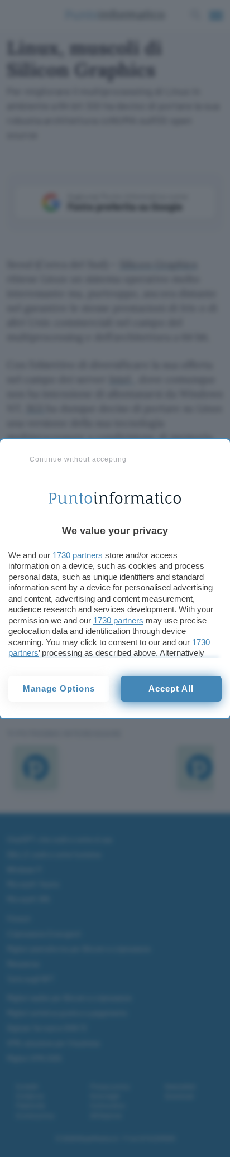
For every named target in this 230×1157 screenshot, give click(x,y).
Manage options (59, 688)
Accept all (171, 688)
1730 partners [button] (77, 555)
